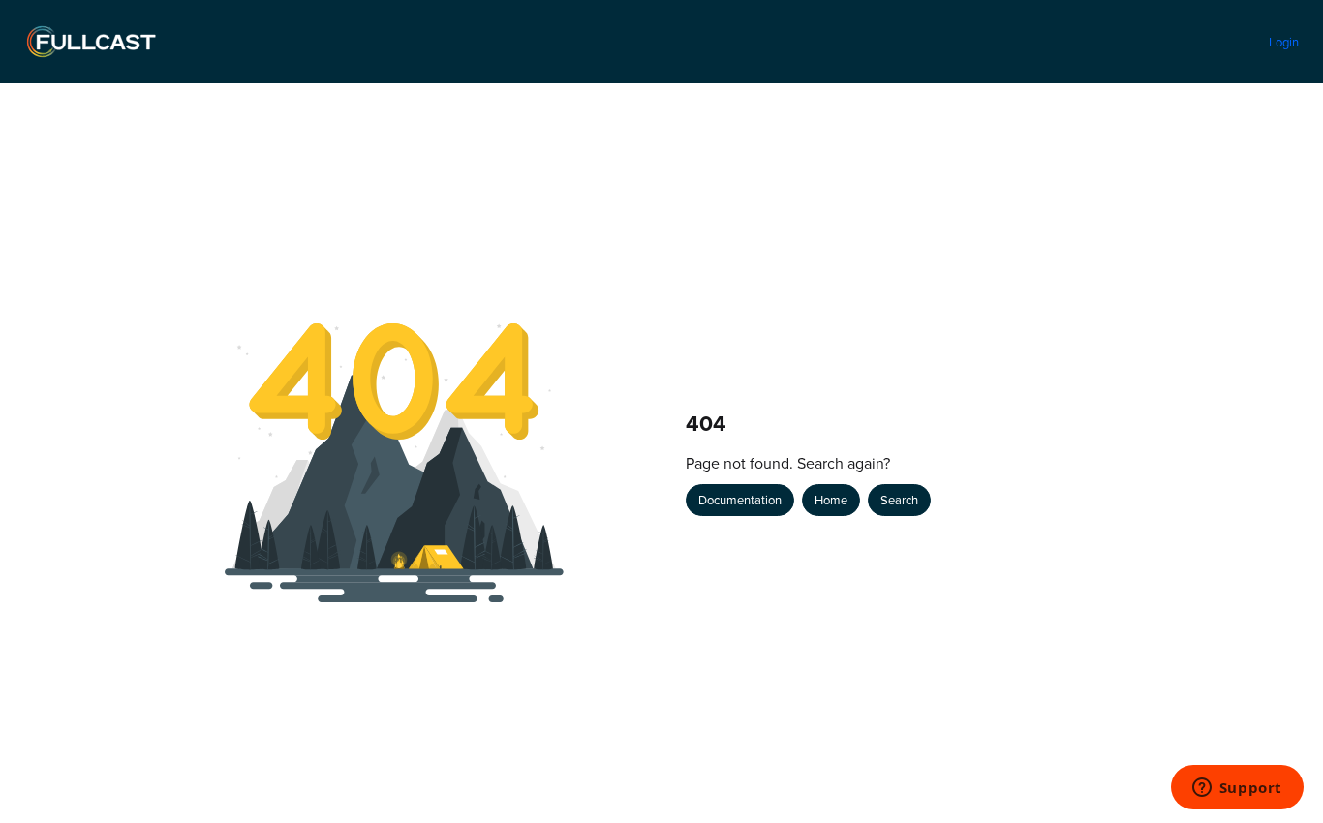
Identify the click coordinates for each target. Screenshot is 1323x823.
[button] (1279, 774)
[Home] (91, 41)
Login (1284, 41)
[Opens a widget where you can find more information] (1237, 789)
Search (899, 499)
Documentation (740, 499)
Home (831, 499)
